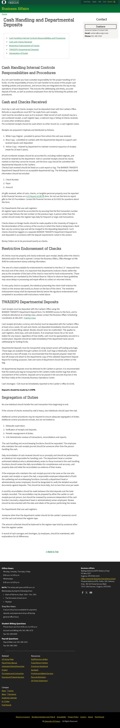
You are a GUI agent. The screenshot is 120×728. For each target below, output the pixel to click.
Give (104, 2)
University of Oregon (52, 721)
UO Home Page (8, 659)
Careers (83, 717)
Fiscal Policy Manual (9, 663)
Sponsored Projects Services (13, 677)
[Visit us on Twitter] (86, 593)
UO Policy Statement (39, 680)
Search (109, 2)
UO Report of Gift (34, 196)
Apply (94, 2)
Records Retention (38, 677)
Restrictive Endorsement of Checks (24, 45)
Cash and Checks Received (20, 41)
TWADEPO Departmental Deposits (24, 49)
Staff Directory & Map (39, 659)
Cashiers (100, 26)
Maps (4, 694)
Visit (99, 2)
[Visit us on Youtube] (91, 593)
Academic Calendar (9, 698)
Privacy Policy (73, 717)
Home (4, 14)
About (90, 717)
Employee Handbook (39, 666)
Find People (6, 705)
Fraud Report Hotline (39, 663)
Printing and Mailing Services (42, 673)
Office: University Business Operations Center (98, 578)
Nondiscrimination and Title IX (43, 717)
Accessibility (61, 717)
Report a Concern (23, 717)
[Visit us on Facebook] (82, 593)
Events (10, 691)
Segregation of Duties (18, 53)
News (4, 691)
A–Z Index (5, 701)
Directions (12, 694)
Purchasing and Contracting (13, 673)
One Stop (87, 2)
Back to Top (53, 551)
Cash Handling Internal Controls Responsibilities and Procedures (37, 38)
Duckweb (34, 670)
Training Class (30, 318)
